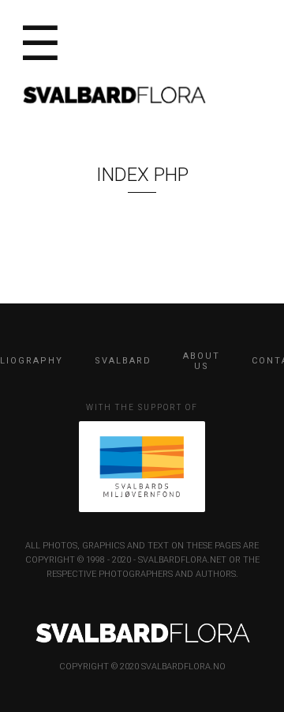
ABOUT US (201, 361)
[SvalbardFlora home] (113, 93)
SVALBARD (123, 361)
